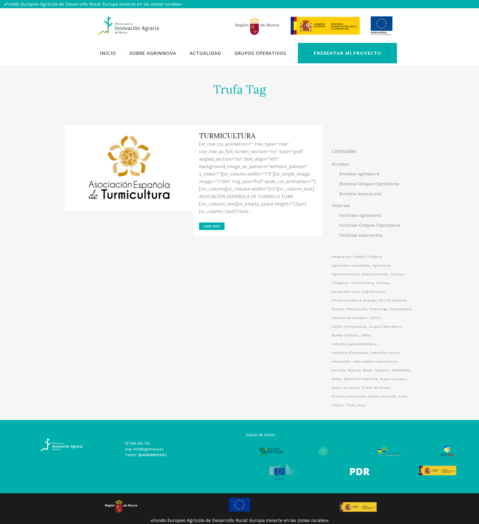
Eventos (340, 164)
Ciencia (397, 274)
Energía (370, 300)
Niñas (337, 379)
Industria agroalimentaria (354, 344)
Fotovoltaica (400, 309)
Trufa (351, 405)
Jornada (339, 370)
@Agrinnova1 (152, 454)
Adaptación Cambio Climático (357, 256)
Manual (354, 370)
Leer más (211, 226)
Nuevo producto (346, 387)
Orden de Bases (376, 387)
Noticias (341, 205)
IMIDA (366, 335)
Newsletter (401, 370)
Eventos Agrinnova (359, 174)
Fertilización (356, 309)
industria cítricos (385, 352)
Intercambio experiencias (375, 361)
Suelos (338, 405)
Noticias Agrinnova (360, 215)
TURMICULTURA (227, 135)
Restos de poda (382, 396)
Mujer (368, 370)
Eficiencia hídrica (346, 300)
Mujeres (382, 370)
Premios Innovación (349, 396)
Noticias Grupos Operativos (369, 225)
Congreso (340, 283)
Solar (402, 396)
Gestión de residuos (349, 317)
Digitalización (373, 291)
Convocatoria (362, 283)
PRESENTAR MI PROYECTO (347, 53)
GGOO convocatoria (349, 326)
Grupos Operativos (385, 326)
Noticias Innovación (361, 235)
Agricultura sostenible (351, 265)
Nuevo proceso (393, 379)
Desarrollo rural (346, 291)
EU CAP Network (393, 300)
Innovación (341, 361)
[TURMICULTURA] (129, 168)
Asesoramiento (375, 274)
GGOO (375, 317)
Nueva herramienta (361, 379)
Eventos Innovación (360, 194)
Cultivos (383, 283)
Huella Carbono (345, 335)
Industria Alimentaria (350, 352)
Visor (362, 405)
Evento (338, 309)
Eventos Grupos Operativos (369, 184)
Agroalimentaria (346, 274)
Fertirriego (378, 309)
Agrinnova (381, 265)
